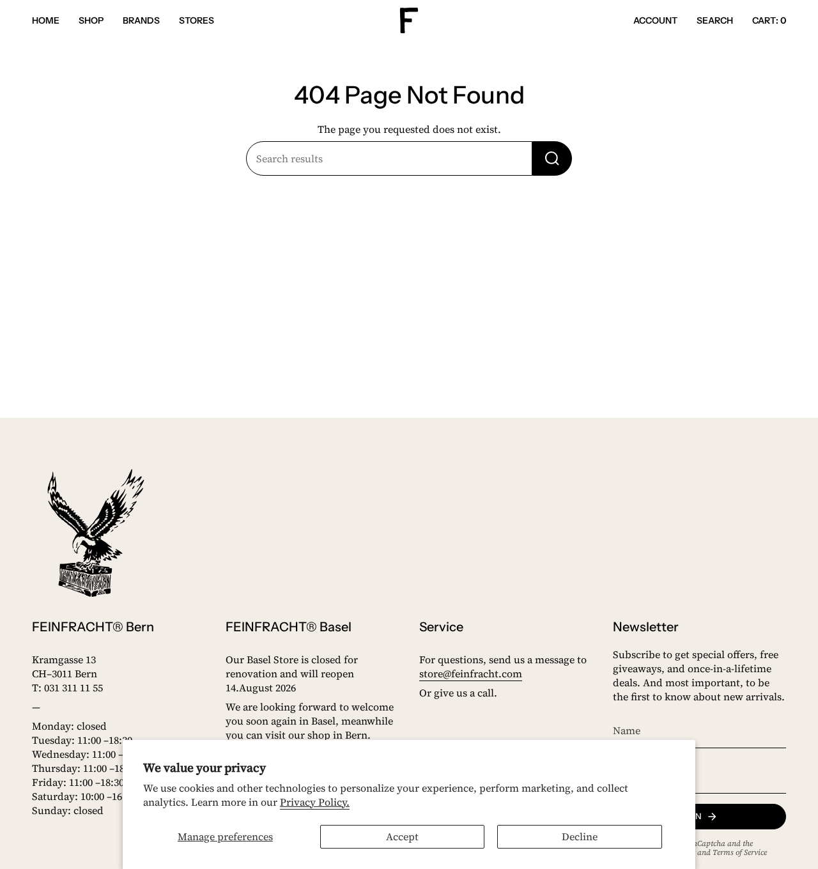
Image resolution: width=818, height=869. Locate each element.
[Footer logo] (96, 533)
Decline (580, 836)
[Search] (552, 158)
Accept (402, 836)
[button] (91, 21)
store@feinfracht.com (470, 673)
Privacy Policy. (315, 802)
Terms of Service (740, 852)
